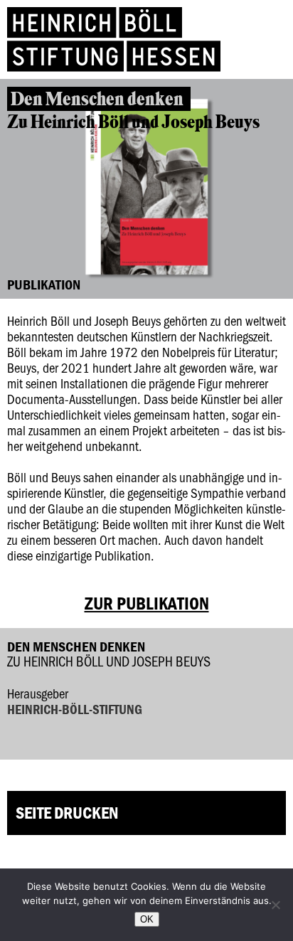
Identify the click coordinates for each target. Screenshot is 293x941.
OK (147, 919)
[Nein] (275, 905)
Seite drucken (67, 812)
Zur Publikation (147, 603)
